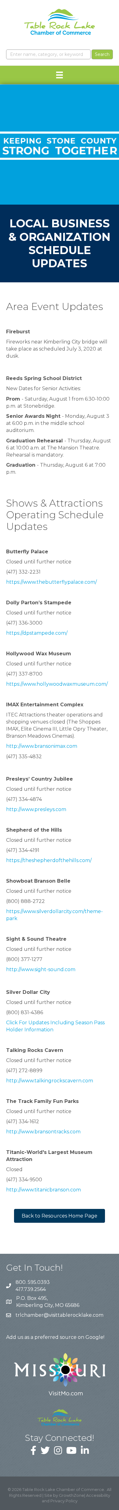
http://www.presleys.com (36, 809)
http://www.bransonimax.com (41, 746)
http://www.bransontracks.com (43, 1132)
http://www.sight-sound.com (40, 969)
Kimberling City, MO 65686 (47, 1301)
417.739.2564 (31, 1289)
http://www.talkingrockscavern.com (49, 1081)
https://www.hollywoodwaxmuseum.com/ (57, 684)
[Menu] (59, 75)
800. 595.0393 (33, 1282)
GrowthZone (71, 1495)
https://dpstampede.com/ (36, 633)
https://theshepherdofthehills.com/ (49, 860)
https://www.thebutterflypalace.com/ (51, 582)
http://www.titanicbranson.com (43, 1190)
